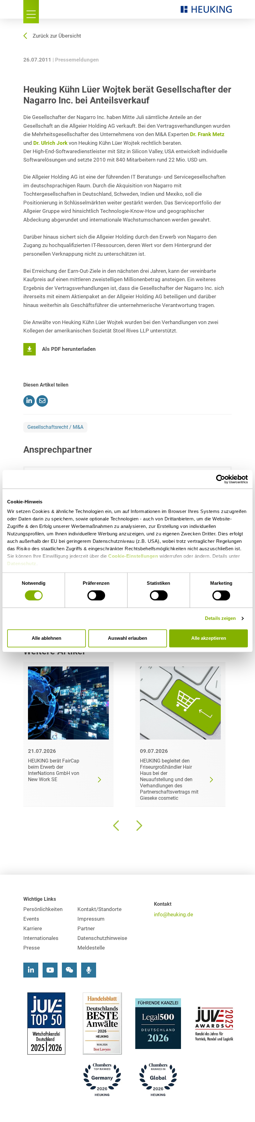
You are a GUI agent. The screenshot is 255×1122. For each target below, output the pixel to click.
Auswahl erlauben (127, 638)
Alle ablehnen (46, 638)
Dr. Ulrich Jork (50, 143)
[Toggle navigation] (31, 11)
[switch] (96, 596)
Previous (116, 825)
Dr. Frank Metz (207, 134)
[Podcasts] (88, 970)
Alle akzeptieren (208, 638)
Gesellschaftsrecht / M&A (55, 427)
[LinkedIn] (30, 970)
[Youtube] (50, 970)
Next (138, 825)
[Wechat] (69, 970)
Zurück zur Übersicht (57, 36)
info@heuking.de (173, 915)
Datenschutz (21, 563)
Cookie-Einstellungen (133, 556)
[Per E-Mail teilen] (42, 401)
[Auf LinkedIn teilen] (29, 401)
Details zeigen (220, 618)
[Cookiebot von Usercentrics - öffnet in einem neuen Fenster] (220, 479)
